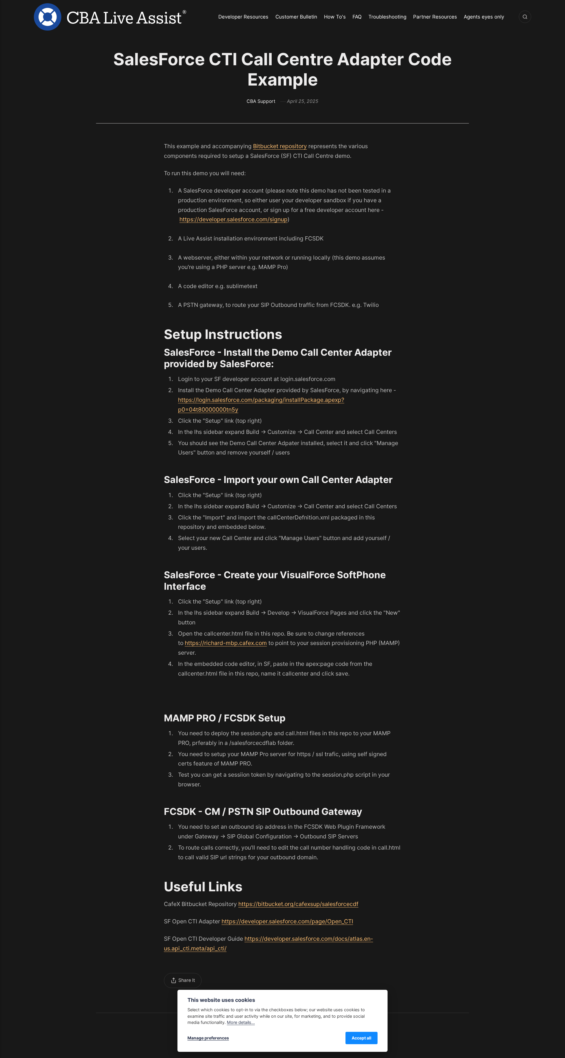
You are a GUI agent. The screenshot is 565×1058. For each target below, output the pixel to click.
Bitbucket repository (280, 146)
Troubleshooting (387, 17)
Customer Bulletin (296, 17)
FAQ (357, 17)
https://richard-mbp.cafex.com (226, 642)
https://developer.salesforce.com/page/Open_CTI (287, 921)
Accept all (361, 1037)
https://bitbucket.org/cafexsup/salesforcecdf (298, 903)
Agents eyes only (484, 17)
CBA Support (261, 101)
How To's (335, 17)
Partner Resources (435, 17)
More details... (241, 1022)
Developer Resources (243, 17)
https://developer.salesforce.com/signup (234, 219)
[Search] (525, 17)
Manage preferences (208, 1037)
